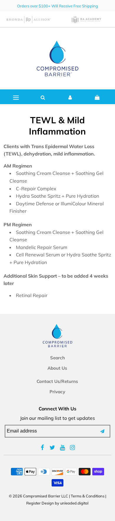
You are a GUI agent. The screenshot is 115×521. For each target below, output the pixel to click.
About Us (57, 368)
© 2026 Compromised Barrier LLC (38, 496)
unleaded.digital (74, 503)
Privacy (57, 391)
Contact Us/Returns (57, 381)
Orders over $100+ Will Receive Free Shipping (57, 6)
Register (33, 503)
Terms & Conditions (87, 496)
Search (57, 358)
